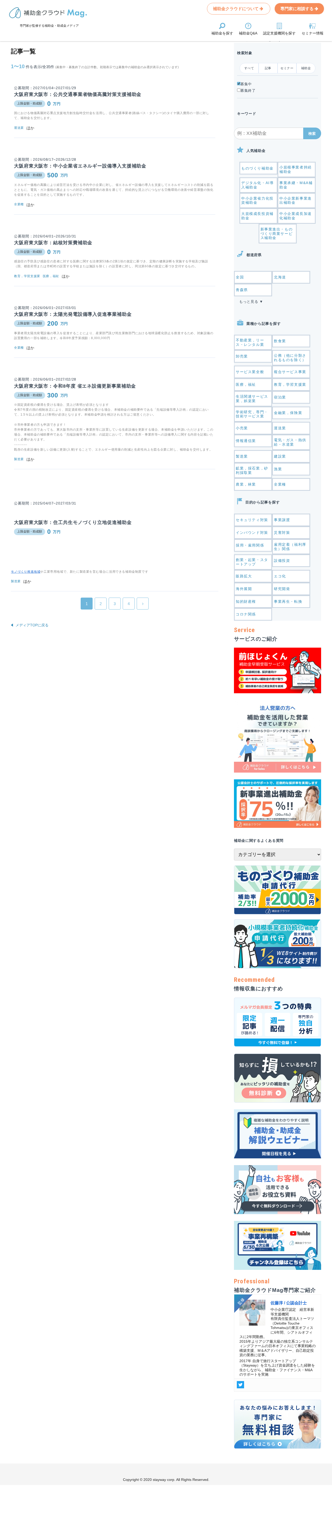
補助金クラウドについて (236, 8)
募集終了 (248, 90)
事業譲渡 (282, 520)
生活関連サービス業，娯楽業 (252, 398)
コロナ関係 (246, 614)
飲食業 (280, 341)
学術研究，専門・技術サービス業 (252, 414)
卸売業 (242, 356)
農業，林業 (246, 484)
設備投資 (282, 560)
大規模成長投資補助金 (257, 216)
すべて (249, 68)
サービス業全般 (250, 372)
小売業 (242, 428)
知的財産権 (246, 601)
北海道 (280, 277)
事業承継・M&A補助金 (296, 185)
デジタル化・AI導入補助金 (257, 185)
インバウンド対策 (252, 532)
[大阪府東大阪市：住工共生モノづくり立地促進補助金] (114, 482)
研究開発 (282, 589)
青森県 (242, 290)
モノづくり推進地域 (25, 571)
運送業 (280, 428)
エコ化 (280, 576)
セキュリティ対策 (252, 520)
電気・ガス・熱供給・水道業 (290, 442)
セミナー (286, 68)
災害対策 (282, 532)
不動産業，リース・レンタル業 (250, 342)
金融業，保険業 (288, 413)
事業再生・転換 (288, 601)
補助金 (306, 68)
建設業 (280, 456)
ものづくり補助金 (257, 168)
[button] (312, 133)
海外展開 (244, 589)
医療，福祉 (246, 384)
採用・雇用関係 (250, 545)
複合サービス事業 (290, 372)
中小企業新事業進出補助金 (295, 200)
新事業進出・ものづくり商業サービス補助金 (276, 233)
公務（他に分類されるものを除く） (290, 357)
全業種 (280, 484)
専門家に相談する (297, 8)
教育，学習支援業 (290, 384)
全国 (240, 277)
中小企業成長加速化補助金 (295, 216)
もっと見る (248, 301)
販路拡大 (244, 576)
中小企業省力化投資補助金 (257, 200)
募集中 (246, 84)
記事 (268, 68)
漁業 (278, 469)
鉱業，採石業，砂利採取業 (252, 470)
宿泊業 (280, 397)
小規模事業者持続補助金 (295, 169)
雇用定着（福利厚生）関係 (290, 546)
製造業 (242, 456)
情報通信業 (246, 441)
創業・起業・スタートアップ (252, 562)
